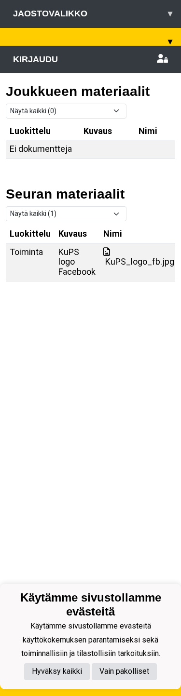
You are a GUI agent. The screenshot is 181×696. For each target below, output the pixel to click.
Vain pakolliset (124, 671)
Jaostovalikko (92, 13)
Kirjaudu (35, 59)
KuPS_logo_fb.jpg (138, 261)
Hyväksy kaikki (57, 671)
